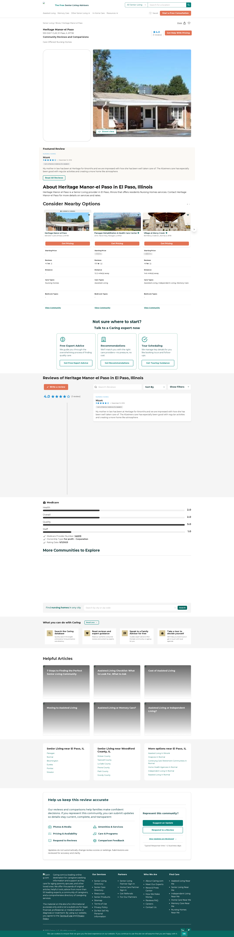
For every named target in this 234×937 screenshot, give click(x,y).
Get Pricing (68, 243)
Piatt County (103, 771)
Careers (149, 904)
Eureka (50, 765)
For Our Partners (128, 897)
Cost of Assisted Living (161, 670)
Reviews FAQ (152, 900)
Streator (50, 772)
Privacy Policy (101, 907)
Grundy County (104, 775)
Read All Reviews (54, 178)
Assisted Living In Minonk (159, 753)
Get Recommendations (117, 363)
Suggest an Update (163, 823)
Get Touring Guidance (158, 363)
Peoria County (104, 767)
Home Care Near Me (181, 900)
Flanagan (51, 753)
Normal (50, 757)
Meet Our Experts (154, 884)
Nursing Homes (49, 154)
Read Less (90, 622)
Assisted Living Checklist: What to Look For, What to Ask (116, 672)
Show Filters (177, 387)
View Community (53, 308)
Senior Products (102, 897)
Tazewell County (105, 760)
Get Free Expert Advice (76, 363)
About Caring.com (154, 881)
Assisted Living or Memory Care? (117, 708)
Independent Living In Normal (161, 771)
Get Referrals (126, 893)
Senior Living (48, 23)
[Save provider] (189, 23)
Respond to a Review (163, 830)
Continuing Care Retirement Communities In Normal (167, 762)
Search (182, 608)
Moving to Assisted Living (62, 708)
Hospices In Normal (156, 757)
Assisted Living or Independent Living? (166, 709)
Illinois (58, 23)
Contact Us (151, 907)
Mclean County (104, 756)
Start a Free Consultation (175, 13)
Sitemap (98, 900)
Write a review (57, 387)
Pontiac (50, 768)
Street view (108, 131)
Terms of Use (66, 916)
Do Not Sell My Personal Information (101, 914)
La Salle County (104, 764)
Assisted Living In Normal (159, 775)
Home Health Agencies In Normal (162, 767)
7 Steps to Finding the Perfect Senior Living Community (64, 672)
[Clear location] (175, 608)
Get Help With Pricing (178, 33)
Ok (184, 934)
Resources (99, 893)
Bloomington (52, 761)
